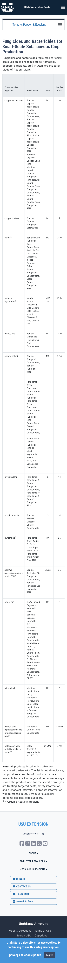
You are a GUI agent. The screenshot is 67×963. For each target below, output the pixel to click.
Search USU (23, 935)
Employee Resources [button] (32, 861)
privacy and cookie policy (24, 955)
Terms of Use (42, 930)
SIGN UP (23, 894)
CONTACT (23, 886)
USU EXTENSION (33, 824)
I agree (49, 955)
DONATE (20, 879)
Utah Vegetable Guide (37, 7)
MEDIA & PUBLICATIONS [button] (32, 869)
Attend (25, 901)
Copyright (40, 935)
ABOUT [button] (32, 853)
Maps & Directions (20, 930)
